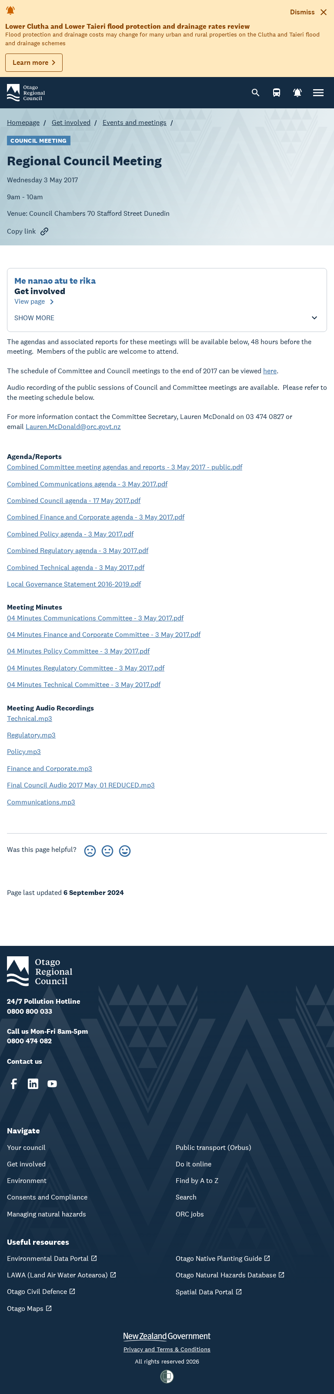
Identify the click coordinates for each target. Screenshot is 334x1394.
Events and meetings (135, 122)
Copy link (21, 231)
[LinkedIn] (33, 1084)
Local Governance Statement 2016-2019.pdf (74, 584)
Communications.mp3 (41, 802)
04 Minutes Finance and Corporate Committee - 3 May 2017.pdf (103, 634)
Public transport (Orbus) (213, 1147)
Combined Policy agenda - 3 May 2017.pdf (70, 534)
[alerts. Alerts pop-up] (297, 92)
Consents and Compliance (47, 1197)
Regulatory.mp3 (31, 735)
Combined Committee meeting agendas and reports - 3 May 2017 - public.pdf (124, 467)
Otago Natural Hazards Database (226, 1275)
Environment (27, 1180)
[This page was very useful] (125, 849)
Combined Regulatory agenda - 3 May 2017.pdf (77, 550)
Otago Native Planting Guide (219, 1258)
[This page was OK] (107, 849)
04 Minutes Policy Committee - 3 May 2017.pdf (78, 651)
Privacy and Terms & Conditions (167, 1349)
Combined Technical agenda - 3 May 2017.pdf (75, 567)
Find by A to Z (197, 1180)
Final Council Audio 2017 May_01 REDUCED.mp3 (81, 785)
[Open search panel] (255, 92)
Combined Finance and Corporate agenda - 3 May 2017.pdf (95, 517)
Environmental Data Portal (48, 1258)
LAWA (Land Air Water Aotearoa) (57, 1275)
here (270, 370)
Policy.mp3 (24, 751)
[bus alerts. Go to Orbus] (276, 92)
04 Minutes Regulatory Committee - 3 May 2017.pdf (85, 668)
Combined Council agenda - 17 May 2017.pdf (73, 500)
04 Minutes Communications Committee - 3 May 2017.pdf (95, 618)
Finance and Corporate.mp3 (49, 768)
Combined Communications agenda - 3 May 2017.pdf (87, 484)
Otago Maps (25, 1308)
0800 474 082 (29, 1041)
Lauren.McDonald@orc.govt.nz (73, 426)
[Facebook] (14, 1084)
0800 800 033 (29, 1011)
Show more (34, 318)
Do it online (193, 1164)
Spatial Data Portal (205, 1292)
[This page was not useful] (90, 849)
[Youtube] (52, 1084)
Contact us (24, 1061)
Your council (26, 1147)
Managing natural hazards (46, 1214)
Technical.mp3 (29, 718)
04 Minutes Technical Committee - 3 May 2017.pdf (83, 684)
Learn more (30, 62)
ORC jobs (190, 1214)
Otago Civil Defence (37, 1291)
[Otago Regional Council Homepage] (26, 92)
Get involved (71, 122)
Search (186, 1197)
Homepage (23, 122)
